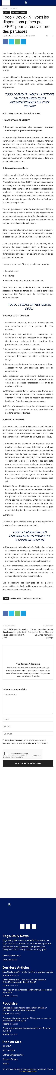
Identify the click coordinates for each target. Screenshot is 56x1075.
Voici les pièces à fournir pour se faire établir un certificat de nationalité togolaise (25, 1009)
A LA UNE (14, 8)
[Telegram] (23, 41)
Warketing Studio (29, 1071)
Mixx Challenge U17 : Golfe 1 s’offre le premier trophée (28, 972)
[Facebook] (5, 41)
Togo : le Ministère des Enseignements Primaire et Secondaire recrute (29, 536)
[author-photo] (28, 660)
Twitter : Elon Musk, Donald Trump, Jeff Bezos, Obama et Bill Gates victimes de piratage (40, 633)
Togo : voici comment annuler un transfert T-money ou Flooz (27, 1029)
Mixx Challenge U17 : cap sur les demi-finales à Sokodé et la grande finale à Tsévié (24, 981)
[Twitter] (11, 41)
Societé (6, 986)
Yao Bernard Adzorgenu (15, 36)
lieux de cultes (16, 598)
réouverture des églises (32, 598)
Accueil (5, 8)
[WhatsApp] (17, 41)
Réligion (23, 12)
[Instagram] (28, 926)
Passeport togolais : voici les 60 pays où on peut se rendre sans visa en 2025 (27, 1019)
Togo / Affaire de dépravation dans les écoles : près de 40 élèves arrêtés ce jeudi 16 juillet (15, 633)
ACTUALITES (15, 12)
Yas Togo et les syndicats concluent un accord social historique (27, 991)
